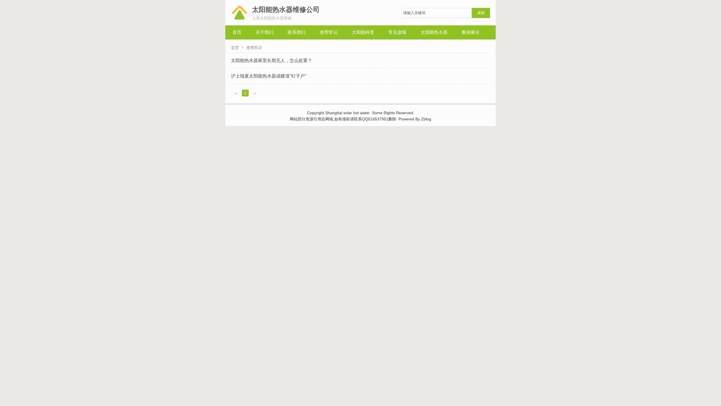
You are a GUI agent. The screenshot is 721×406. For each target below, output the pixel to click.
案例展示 (471, 32)
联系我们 (297, 32)
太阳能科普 (363, 32)
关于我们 (264, 32)
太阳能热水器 (434, 32)
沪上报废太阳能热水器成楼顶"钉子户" (268, 76)
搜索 (481, 13)
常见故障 (397, 32)
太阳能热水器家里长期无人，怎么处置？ (271, 60)
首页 (236, 32)
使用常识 (329, 32)
